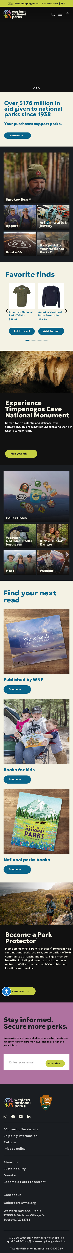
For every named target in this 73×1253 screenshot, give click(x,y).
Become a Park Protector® (25, 1182)
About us (11, 1162)
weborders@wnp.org (20, 1203)
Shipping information (21, 1136)
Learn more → (18, 135)
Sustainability (15, 1169)
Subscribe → (55, 1063)
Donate (10, 1175)
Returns (10, 1142)
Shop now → (17, 67)
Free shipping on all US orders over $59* (40, 3)
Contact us (12, 1195)
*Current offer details (21, 1129)
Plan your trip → (21, 453)
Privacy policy (15, 1149)
